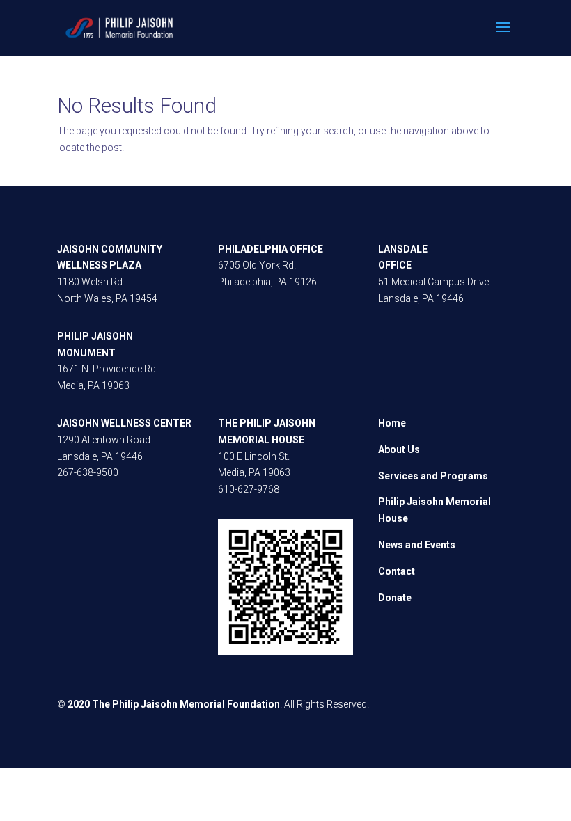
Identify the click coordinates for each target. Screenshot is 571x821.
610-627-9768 (248, 489)
